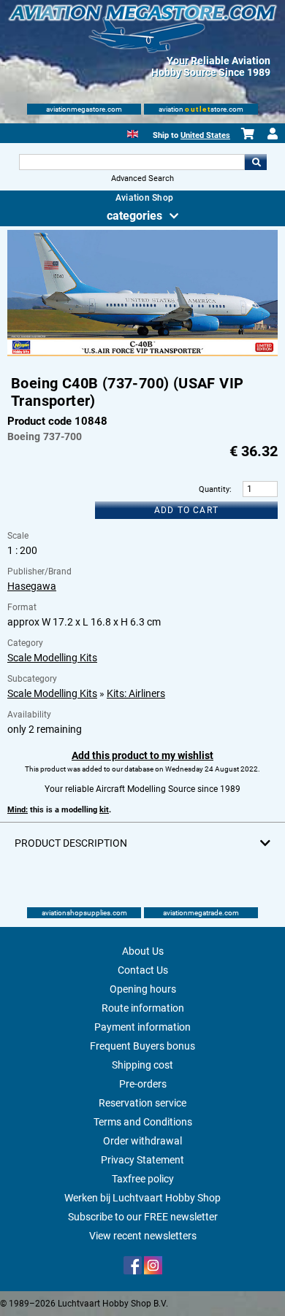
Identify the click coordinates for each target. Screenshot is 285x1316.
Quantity (214, 489)
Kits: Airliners (136, 693)
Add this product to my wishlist (142, 755)
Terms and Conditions (143, 1122)
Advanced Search (142, 178)
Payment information (142, 1027)
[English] (132, 132)
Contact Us (143, 970)
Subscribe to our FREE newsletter (143, 1217)
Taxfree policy (143, 1179)
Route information (143, 1008)
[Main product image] (142, 353)
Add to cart (186, 510)
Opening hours (143, 989)
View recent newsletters (143, 1236)
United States (205, 135)
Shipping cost (142, 1065)
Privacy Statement (142, 1160)
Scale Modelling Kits (52, 657)
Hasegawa (31, 586)
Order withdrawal (142, 1141)
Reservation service (142, 1103)
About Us (143, 951)
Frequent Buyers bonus (142, 1046)
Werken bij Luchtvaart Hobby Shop (142, 1198)
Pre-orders (143, 1084)
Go (256, 162)
